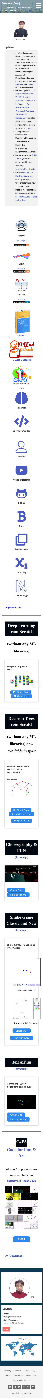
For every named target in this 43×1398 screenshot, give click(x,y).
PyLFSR (36, 1371)
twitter (19, 1387)
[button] (39, 4)
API (26, 162)
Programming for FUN (21, 1380)
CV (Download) (13, 607)
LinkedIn (10, 1387)
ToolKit (30, 84)
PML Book (18, 1375)
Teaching (7, 1371)
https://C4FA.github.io (21, 1180)
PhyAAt (18, 1371)
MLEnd (7, 1375)
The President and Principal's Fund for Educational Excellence (24, 111)
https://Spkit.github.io (25, 169)
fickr (24, 1387)
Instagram (33, 1387)
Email (6, 1329)
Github (15, 1387)
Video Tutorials (32, 1375)
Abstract (19, 84)
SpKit (27, 1371)
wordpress (28, 1387)
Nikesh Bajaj (11, 3)
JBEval (29, 128)
